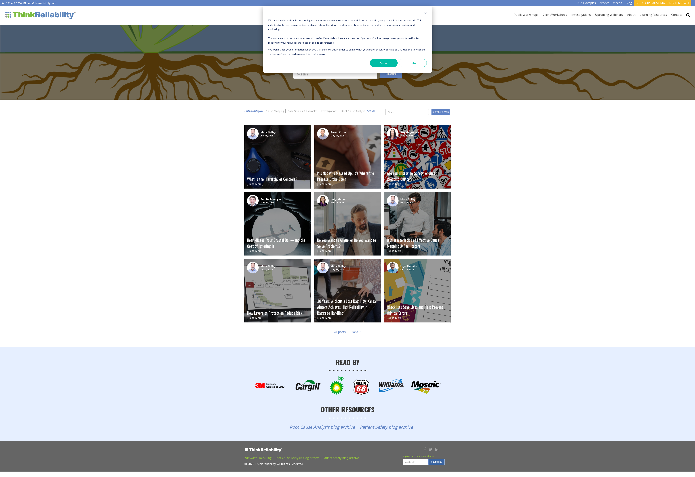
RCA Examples (586, 3)
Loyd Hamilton (409, 266)
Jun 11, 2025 (266, 135)
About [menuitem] (631, 15)
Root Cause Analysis (353, 111)
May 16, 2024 (337, 269)
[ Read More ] (255, 184)
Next (356, 332)
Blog (629, 3)
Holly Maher (338, 199)
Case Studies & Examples (302, 111)
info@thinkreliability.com (41, 3)
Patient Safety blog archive (386, 427)
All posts (340, 332)
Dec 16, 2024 (407, 202)
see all (371, 111)
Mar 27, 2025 (267, 202)
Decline (413, 62)
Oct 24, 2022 (407, 269)
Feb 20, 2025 (337, 202)
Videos (617, 3)
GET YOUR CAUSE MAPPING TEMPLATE (663, 3)
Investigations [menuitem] (581, 15)
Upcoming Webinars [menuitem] (609, 15)
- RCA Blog (258, 458)
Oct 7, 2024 (266, 269)
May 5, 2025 (406, 135)
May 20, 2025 (337, 135)
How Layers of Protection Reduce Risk (274, 313)
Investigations (329, 111)
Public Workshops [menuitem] (526, 15)
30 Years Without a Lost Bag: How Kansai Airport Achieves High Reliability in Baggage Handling (347, 307)
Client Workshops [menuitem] (555, 15)
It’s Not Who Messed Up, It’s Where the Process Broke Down (345, 176)
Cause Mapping (275, 111)
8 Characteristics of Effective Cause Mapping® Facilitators (413, 243)
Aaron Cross (338, 132)
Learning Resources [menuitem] (653, 15)
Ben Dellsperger (270, 199)
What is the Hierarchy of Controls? (272, 179)
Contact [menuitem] (676, 15)
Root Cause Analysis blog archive (322, 427)
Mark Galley (268, 132)
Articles (604, 3)
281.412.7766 (14, 3)
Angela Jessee (409, 132)
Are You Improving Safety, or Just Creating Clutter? (411, 176)
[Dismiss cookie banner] (425, 13)
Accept (384, 62)
